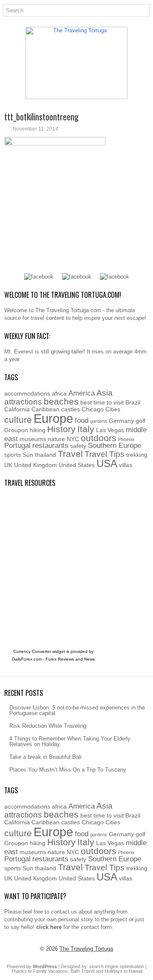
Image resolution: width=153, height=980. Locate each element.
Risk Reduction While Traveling (47, 726)
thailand (45, 454)
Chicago (93, 409)
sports (12, 454)
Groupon (16, 430)
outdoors (98, 438)
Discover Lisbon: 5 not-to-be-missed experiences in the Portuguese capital (77, 710)
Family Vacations (50, 971)
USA (106, 463)
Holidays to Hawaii (123, 971)
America (81, 393)
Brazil (132, 402)
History (61, 429)
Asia (104, 392)
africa (59, 393)
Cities (112, 409)
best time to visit (102, 402)
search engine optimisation (116, 966)
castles (70, 409)
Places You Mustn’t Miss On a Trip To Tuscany (67, 769)
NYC (73, 439)
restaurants (50, 446)
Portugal (17, 446)
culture (18, 419)
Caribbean (45, 409)
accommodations (27, 393)
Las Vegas (110, 430)
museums (33, 439)
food (81, 420)
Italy (85, 429)
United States (77, 465)
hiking (37, 430)
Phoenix (126, 439)
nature (56, 439)
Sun (28, 454)
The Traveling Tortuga (86, 949)
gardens (98, 421)
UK (8, 465)
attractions (23, 401)
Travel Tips (105, 454)
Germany (121, 420)
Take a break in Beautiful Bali (45, 757)
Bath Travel (82, 971)
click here (49, 927)
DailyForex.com (27, 659)
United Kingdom (35, 465)
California (17, 409)
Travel (70, 454)
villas (125, 465)
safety (78, 445)
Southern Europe (114, 446)
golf (140, 420)
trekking (136, 454)
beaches (61, 401)
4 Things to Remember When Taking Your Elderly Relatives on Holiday (69, 741)
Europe (53, 418)
